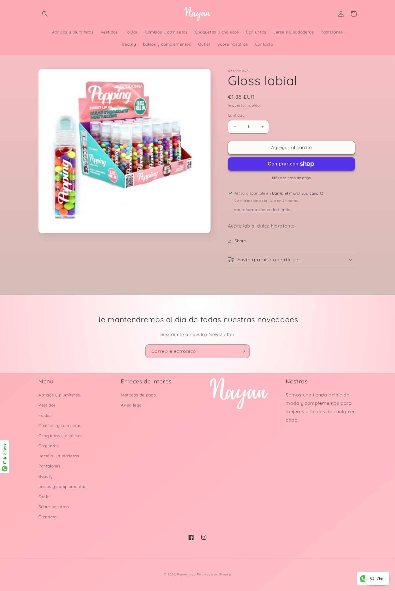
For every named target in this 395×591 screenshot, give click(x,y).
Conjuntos (48, 445)
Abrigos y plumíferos (59, 395)
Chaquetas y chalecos (60, 435)
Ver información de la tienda (262, 209)
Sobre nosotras (53, 506)
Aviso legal (132, 405)
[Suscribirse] (243, 351)
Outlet (44, 496)
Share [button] (240, 240)
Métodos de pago (138, 395)
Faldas (45, 415)
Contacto (47, 516)
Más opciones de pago (291, 178)
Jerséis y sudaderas (58, 455)
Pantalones (49, 466)
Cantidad (236, 115)
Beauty (45, 476)
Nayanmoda (186, 574)
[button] (44, 14)
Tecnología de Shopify (214, 574)
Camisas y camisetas (59, 425)
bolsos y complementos (62, 486)
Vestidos (47, 405)
